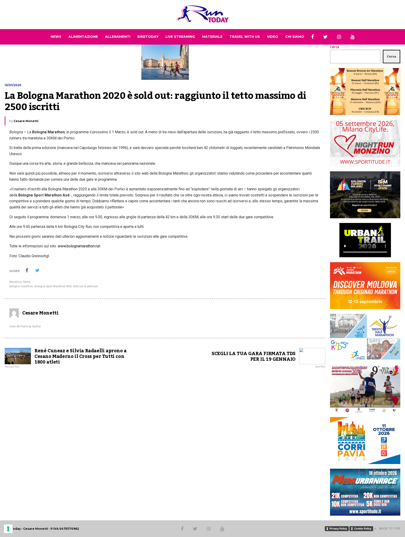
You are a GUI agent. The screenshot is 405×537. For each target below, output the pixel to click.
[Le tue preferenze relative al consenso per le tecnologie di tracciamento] (8, 528)
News (26, 282)
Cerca (334, 47)
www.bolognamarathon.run (79, 246)
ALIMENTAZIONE (83, 37)
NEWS (56, 37)
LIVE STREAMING (180, 37)
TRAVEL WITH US (244, 37)
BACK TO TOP (389, 528)
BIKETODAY (147, 37)
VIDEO (272, 37)
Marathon (15, 282)
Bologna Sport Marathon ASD (52, 286)
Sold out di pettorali (85, 286)
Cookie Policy (362, 528)
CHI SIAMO (294, 37)
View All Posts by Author (25, 326)
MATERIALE (212, 37)
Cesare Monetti (26, 121)
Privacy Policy (338, 528)
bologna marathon (21, 286)
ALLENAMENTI (117, 37)
